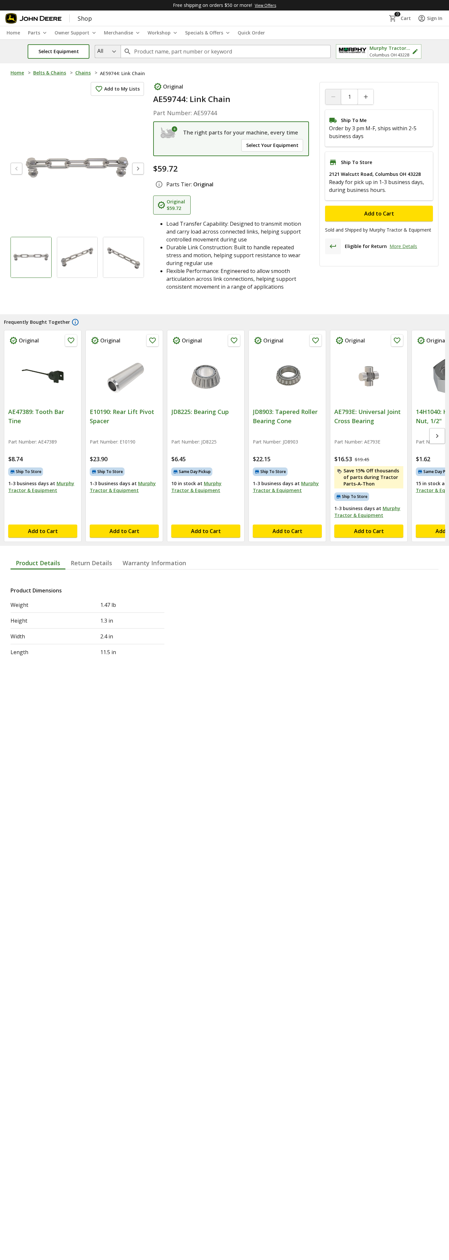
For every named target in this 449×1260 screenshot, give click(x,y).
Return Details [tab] (91, 563)
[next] (138, 169)
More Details (403, 246)
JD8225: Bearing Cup (200, 412)
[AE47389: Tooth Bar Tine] (43, 376)
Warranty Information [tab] (154, 563)
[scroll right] (437, 436)
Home (17, 73)
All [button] (100, 50)
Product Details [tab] (38, 563)
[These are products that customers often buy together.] (75, 322)
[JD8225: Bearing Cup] (206, 376)
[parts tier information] (159, 184)
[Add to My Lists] (71, 340)
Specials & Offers (204, 33)
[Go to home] (33, 18)
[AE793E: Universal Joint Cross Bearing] (369, 376)
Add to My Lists (122, 89)
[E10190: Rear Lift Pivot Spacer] (124, 376)
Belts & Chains (49, 73)
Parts (34, 33)
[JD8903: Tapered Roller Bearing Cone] (287, 376)
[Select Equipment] (169, 132)
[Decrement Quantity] (333, 96)
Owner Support (72, 33)
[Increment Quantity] (365, 96)
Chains (83, 73)
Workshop (159, 33)
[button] (58, 51)
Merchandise (118, 33)
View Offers (265, 5)
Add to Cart (379, 213)
